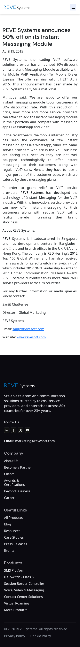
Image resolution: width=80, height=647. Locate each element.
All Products (13, 517)
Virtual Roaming (16, 603)
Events (9, 550)
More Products (15, 610)
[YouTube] (27, 430)
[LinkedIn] (6, 430)
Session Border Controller (24, 583)
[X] (20, 430)
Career (9, 497)
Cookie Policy (40, 636)
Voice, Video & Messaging (24, 590)
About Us (11, 461)
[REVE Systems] (19, 385)
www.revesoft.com (31, 337)
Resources (12, 531)
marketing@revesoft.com (35, 441)
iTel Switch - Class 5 (19, 577)
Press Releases (15, 544)
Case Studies (14, 537)
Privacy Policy (14, 636)
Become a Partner (18, 467)
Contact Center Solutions (23, 596)
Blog (7, 524)
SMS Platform (14, 570)
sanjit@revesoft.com (28, 329)
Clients (9, 474)
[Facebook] (13, 430)
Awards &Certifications (14, 482)
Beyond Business (17, 491)
